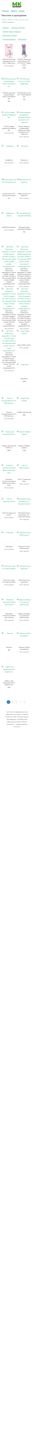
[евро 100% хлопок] (24, 337)
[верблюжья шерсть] (9, 219)
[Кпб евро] (9, 538)
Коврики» (6, 28)
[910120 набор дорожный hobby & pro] (9, 118)
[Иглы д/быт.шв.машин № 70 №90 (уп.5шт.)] (9, 404)
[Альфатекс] (9, 152)
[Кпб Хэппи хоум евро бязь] (24, 572)
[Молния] (9, 639)
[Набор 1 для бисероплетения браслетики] (9, 673)
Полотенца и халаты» (10, 36)
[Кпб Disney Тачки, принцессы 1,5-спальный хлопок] (24, 505)
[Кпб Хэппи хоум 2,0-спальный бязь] (9, 572)
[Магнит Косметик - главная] (17, 5)
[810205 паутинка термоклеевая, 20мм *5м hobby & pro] (9, 85)
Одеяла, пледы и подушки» (12, 32)
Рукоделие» (22, 39)
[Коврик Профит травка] (24, 438)
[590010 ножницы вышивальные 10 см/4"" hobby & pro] (9, 51)
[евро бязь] (24, 370)
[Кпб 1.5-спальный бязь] (24, 471)
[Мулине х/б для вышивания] (24, 639)
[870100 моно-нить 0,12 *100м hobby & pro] (24, 85)
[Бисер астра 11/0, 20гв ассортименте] (9, 185)
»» (24, 702)
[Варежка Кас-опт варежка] (24, 185)
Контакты (17, 727)
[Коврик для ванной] (24, 404)
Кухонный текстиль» (18, 28)
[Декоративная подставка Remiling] (24, 219)
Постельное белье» (9, 39)
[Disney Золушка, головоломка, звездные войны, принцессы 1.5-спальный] (24, 118)
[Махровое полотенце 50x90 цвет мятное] (9, 606)
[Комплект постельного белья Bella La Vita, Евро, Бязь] (9, 471)
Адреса (14, 11)
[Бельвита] (24, 152)
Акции (21, 11)
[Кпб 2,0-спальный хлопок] (9, 505)
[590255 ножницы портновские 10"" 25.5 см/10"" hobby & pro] (24, 51)
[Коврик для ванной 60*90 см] (9, 438)
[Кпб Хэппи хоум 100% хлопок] (24, 538)
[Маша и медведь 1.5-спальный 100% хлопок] (24, 606)
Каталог (5, 11)
